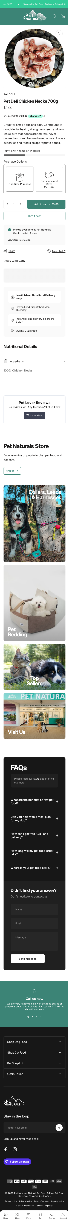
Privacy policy (24, 1197)
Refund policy (10, 1197)
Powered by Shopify (38, 1191)
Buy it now (34, 215)
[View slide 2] (31, 1012)
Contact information (23, 1201)
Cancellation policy (42, 1201)
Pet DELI (9, 94)
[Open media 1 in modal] (59, 33)
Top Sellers (34, 680)
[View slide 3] (35, 1012)
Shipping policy (56, 1197)
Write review (34, 415)
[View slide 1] (27, 1012)
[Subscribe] (56, 1123)
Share (11, 250)
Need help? (58, 251)
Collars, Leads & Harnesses (44, 494)
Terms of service (40, 1197)
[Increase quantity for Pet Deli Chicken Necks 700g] (20, 204)
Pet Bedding (17, 632)
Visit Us (16, 732)
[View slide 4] (40, 1012)
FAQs (36, 778)
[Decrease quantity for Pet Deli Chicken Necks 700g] (7, 204)
